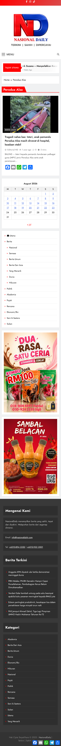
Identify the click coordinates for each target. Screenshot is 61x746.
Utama (12, 235)
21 (38, 207)
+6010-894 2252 (17, 547)
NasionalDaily (45, 737)
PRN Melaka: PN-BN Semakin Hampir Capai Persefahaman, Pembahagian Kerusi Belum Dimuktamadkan (28, 584)
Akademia (11, 294)
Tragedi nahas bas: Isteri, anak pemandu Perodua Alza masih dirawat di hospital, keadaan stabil (28, 140)
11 (15, 203)
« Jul (29, 224)
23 (53, 207)
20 (30, 207)
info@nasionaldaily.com (22, 537)
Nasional (13, 247)
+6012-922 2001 (35, 547)
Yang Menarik (15, 270)
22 (45, 207)
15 (45, 203)
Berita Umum (15, 259)
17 (8, 207)
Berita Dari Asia (16, 265)
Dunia (11, 276)
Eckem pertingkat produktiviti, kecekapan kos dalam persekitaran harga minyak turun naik (31, 604)
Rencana (10, 306)
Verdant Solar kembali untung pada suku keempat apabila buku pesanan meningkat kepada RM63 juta (31, 595)
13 (30, 203)
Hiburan (12, 282)
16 (53, 203)
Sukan (9, 323)
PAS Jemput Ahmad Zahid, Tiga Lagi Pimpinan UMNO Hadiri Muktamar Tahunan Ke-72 (29, 613)
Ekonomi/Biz (12, 312)
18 (15, 207)
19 (23, 207)
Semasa (12, 253)
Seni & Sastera (13, 318)
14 (38, 203)
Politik (9, 288)
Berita (9, 241)
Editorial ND (12, 149)
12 (23, 203)
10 (8, 203)
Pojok (9, 300)
